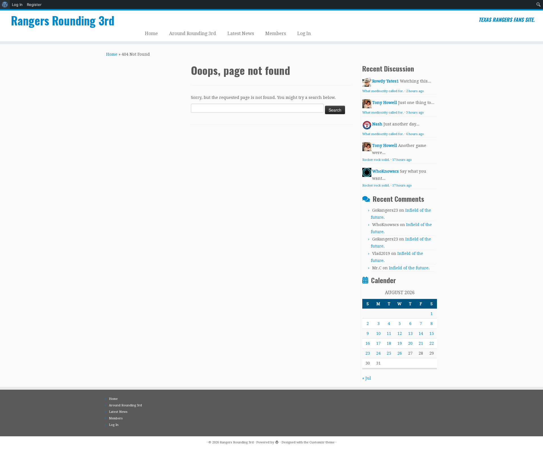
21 (421, 343)
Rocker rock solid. (376, 160)
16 (367, 343)
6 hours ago (415, 134)
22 (431, 343)
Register (34, 4)
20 (410, 343)
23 (367, 353)
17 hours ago (402, 160)
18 (389, 343)
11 (389, 333)
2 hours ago (415, 91)
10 (378, 333)
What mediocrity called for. (383, 91)
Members (275, 33)
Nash (377, 124)
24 (378, 353)
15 (431, 333)
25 (389, 353)
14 (421, 333)
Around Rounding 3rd (192, 33)
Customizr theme (322, 442)
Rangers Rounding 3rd (62, 20)
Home (151, 33)
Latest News (240, 33)
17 (378, 343)
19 (399, 343)
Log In (17, 4)
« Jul (366, 378)
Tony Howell (384, 102)
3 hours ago (415, 112)
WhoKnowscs (385, 171)
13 (410, 333)
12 (399, 333)
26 (399, 353)
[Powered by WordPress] (277, 441)
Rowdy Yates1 (385, 81)
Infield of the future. (409, 268)
